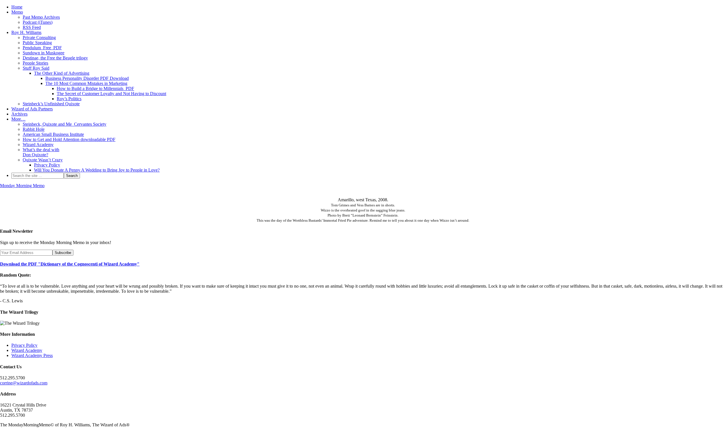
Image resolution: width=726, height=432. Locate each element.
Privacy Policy (24, 345)
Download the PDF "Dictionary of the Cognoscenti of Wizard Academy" (70, 264)
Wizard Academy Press (32, 355)
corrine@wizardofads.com (23, 382)
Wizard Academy (26, 350)
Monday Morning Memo (22, 185)
